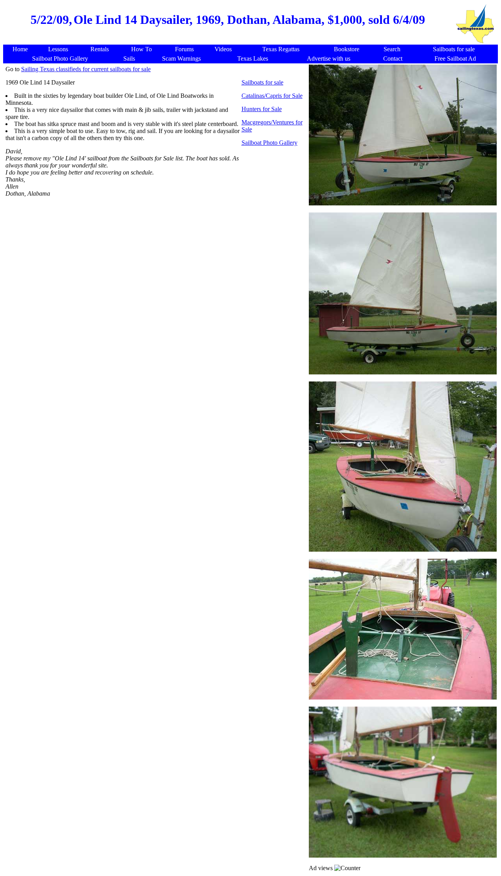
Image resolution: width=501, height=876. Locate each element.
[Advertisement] (155, 253)
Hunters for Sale (261, 109)
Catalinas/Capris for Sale (272, 95)
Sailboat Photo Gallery (269, 142)
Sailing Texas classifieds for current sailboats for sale (86, 69)
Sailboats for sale (262, 82)
